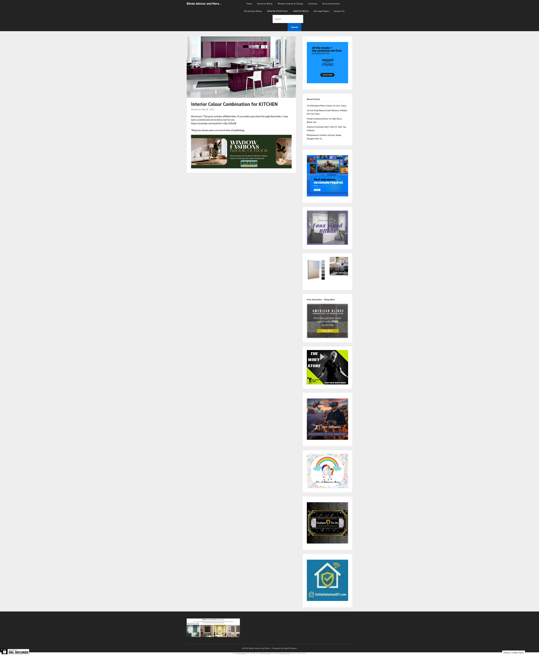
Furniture (312, 3)
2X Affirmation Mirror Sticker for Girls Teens (326, 105)
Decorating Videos (253, 11)
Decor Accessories (331, 3)
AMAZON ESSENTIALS (277, 11)
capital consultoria (241, 653)
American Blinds (265, 3)
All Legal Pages (321, 11)
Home (249, 3)
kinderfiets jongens (285, 653)
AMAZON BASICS (301, 11)
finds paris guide (265, 653)
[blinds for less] (241, 151)
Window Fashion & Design (290, 3)
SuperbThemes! (290, 648)
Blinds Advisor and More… (204, 3)
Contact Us (339, 11)
